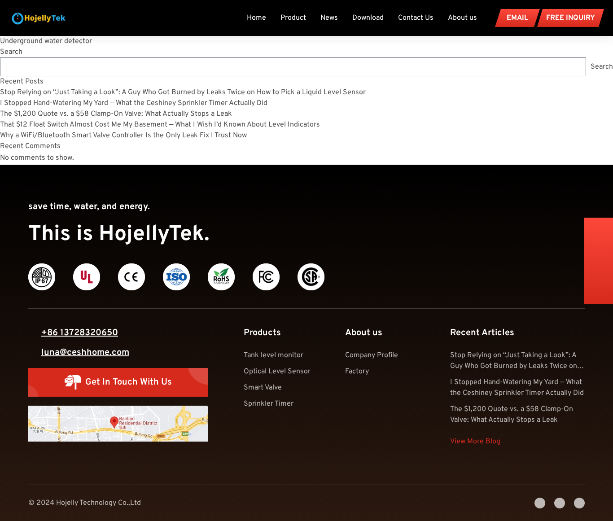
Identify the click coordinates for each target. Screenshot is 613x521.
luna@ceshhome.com (85, 353)
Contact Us (415, 17)
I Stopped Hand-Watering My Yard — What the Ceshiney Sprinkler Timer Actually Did (133, 103)
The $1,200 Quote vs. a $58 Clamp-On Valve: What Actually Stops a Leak (116, 113)
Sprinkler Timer (268, 403)
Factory (357, 371)
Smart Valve (263, 387)
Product (293, 17)
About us (462, 17)
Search (11, 52)
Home (256, 17)
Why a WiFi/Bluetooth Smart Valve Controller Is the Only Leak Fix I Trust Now (123, 135)
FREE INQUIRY (570, 17)
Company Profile (371, 355)
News (329, 17)
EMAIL (517, 17)
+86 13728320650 (79, 333)
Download (368, 17)
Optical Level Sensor (277, 371)
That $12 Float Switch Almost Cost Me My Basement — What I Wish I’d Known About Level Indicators (160, 124)
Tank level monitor (273, 355)
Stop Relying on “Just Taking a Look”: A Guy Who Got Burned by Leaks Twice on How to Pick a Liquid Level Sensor (183, 92)
